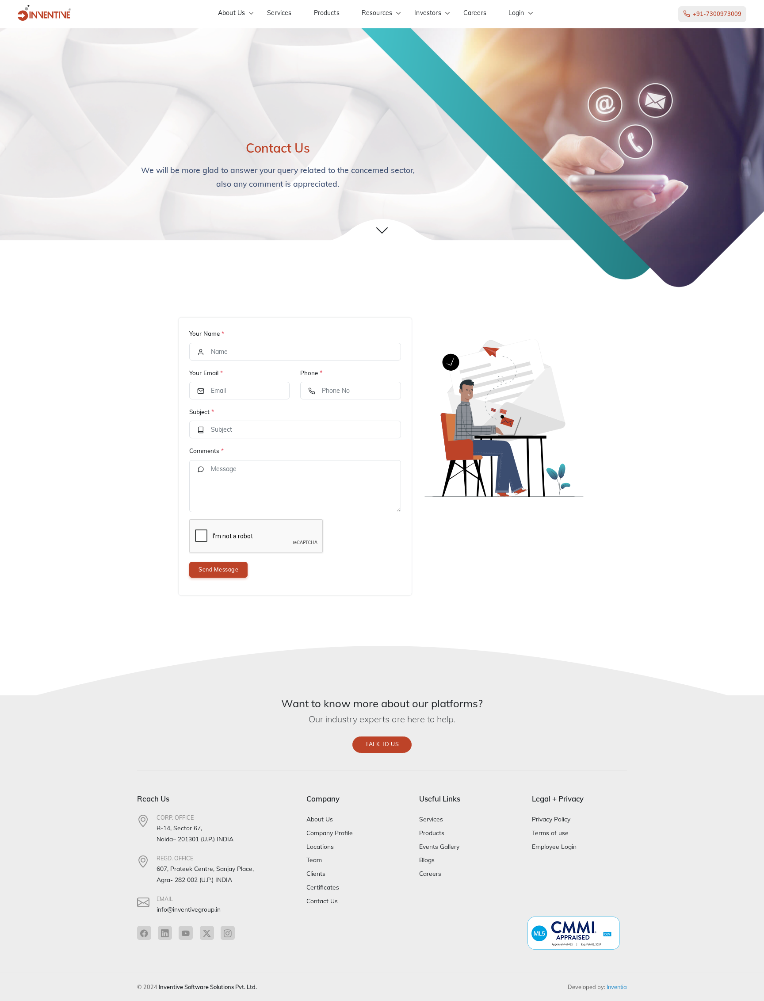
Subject (199, 411)
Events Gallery (439, 846)
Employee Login (554, 846)
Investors (427, 13)
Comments (206, 450)
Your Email (206, 372)
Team (314, 859)
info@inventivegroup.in (189, 909)
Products (327, 13)
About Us (231, 13)
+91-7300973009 (717, 13)
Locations (320, 846)
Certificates (322, 887)
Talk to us (382, 744)
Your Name (206, 333)
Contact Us (322, 901)
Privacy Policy (551, 819)
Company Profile (329, 832)
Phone (309, 372)
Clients (315, 873)
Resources (377, 13)
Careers (474, 13)
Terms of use (550, 832)
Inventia (617, 986)
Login (516, 13)
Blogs (427, 859)
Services (279, 13)
